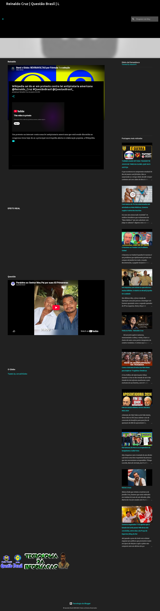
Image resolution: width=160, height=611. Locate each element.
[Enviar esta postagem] (13, 142)
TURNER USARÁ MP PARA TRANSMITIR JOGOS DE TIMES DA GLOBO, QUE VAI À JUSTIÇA (136, 164)
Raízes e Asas (126, 487)
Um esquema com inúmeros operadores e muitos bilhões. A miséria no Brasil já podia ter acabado (137, 291)
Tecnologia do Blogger (81, 603)
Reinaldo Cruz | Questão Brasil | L (32, 4)
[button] (13, 96)
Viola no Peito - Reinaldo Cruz (132, 331)
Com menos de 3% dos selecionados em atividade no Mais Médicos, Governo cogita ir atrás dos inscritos (136, 207)
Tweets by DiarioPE (129, 64)
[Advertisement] (32, 23)
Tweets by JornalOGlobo (17, 374)
